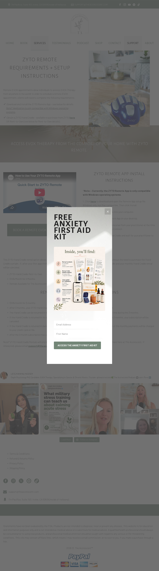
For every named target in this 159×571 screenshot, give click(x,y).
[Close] (108, 211)
